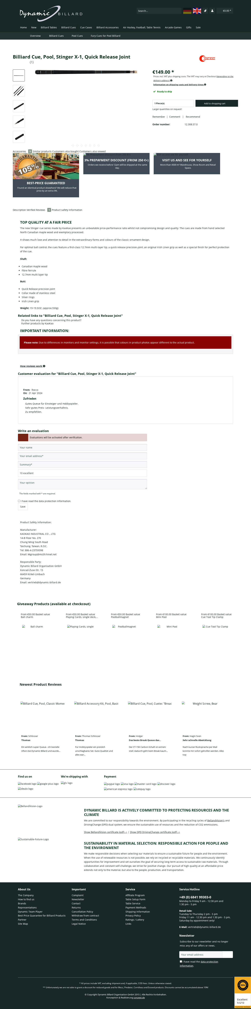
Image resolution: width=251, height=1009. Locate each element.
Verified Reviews (38, 209)
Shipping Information (138, 911)
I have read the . (46, 501)
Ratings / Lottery (135, 919)
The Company (26, 895)
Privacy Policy (133, 915)
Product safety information (67, 209)
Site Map (23, 923)
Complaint (77, 895)
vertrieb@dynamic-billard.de (204, 927)
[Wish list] (205, 11)
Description (19, 209)
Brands (22, 903)
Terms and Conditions (84, 919)
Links (128, 923)
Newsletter (78, 899)
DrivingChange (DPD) (96, 824)
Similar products (42, 151)
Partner (22, 919)
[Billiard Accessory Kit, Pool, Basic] (96, 715)
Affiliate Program (135, 895)
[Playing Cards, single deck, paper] (80, 638)
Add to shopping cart (214, 103)
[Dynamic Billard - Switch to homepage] (51, 13)
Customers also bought (65, 151)
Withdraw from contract (85, 915)
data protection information (55, 501)
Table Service (133, 903)
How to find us (26, 899)
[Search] (179, 11)
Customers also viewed (92, 151)
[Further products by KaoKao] (207, 60)
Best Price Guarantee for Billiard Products (42, 915)
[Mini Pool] (170, 638)
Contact (76, 903)
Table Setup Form (135, 899)
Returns (76, 907)
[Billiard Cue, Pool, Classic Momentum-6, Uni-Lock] (42, 715)
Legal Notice (79, 923)
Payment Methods (136, 907)
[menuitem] (159, 11)
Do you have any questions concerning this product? (51, 320)
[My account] (212, 11)
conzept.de (139, 997)
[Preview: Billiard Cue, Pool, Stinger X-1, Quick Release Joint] (19, 75)
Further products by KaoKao (37, 323)
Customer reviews (242, 1007)
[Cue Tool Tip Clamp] (216, 638)
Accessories (22, 151)
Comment (175, 116)
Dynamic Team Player (30, 911)
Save (22, 506)
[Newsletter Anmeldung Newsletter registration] (227, 954)
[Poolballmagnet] (125, 638)
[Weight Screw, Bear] (204, 715)
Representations (27, 907)
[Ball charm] (35, 638)
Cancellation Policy (82, 911)
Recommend (192, 116)
